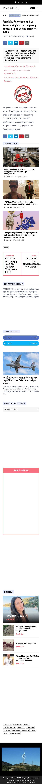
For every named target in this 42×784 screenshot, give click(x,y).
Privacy (25, 782)
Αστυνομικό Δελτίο (9, 727)
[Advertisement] (21, 440)
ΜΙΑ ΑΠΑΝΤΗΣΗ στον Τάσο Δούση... (25, 15)
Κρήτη (6, 733)
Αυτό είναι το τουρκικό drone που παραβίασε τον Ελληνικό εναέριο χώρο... (20, 380)
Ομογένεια (7, 730)
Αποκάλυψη (30, 727)
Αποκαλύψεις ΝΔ (15, 733)
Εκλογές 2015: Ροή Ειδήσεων (20, 730)
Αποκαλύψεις (17, 724)
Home (9, 782)
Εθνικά (33, 730)
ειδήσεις (26, 724)
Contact (32, 782)
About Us (17, 782)
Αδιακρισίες (20, 727)
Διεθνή (31, 36)
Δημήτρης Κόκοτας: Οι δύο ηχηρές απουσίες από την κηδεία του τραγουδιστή (20, 70)
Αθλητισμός (7, 724)
